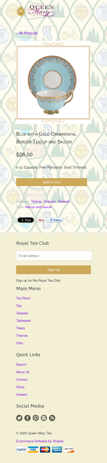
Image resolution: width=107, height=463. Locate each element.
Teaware (64, 201)
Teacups (50, 201)
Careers (21, 394)
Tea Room (23, 298)
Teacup (36, 201)
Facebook (27, 418)
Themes (22, 335)
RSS (52, 418)
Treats (20, 328)
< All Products (27, 32)
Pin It (41, 220)
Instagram (44, 418)
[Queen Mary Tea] (41, 12)
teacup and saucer (38, 206)
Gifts (19, 343)
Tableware (23, 320)
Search (21, 364)
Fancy (56, 220)
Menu (76, 10)
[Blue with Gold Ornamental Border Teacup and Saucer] (53, 82)
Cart (86, 10)
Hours (20, 386)
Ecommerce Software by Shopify (40, 441)
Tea (18, 305)
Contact (21, 379)
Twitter (19, 418)
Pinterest (36, 418)
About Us (23, 371)
